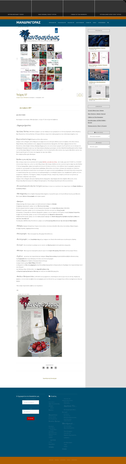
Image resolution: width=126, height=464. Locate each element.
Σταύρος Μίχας (53, 429)
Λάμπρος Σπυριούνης (67, 420)
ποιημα (65, 446)
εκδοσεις (66, 438)
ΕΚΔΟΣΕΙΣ (57, 459)
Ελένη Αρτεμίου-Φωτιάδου (70, 409)
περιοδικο (52, 444)
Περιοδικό (51, 426)
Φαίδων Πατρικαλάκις (53, 432)
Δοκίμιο (52, 407)
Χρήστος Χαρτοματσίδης (70, 435)
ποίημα (65, 444)
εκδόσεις (51, 437)
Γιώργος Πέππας (67, 403)
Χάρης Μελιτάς (67, 433)
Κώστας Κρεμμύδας (55, 421)
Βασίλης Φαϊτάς (52, 402)
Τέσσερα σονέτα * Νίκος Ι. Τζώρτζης (97, 126)
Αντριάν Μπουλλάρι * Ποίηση (96, 110)
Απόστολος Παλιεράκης (67, 400)
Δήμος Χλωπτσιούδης (54, 404)
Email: (30, 408)
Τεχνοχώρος (51, 431)
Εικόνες (51, 410)
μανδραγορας (68, 442)
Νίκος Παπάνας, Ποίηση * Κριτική (97, 114)
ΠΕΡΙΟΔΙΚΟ (25, 97)
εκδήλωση (50, 435)
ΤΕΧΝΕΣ (68, 459)
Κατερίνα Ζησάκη (52, 417)
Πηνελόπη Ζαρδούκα (69, 428)
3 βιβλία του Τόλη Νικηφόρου (95, 117)
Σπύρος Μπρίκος (52, 427)
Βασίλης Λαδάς (66, 401)
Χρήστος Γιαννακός (53, 434)
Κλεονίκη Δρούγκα (53, 418)
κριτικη (50, 442)
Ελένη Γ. (65, 412)
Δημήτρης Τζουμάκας (70, 406)
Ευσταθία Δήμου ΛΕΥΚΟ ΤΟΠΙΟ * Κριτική (97, 121)
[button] (124, 1)
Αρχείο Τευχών (20, 97)
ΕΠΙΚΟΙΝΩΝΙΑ (74, 459)
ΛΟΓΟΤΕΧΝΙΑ (62, 459)
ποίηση (51, 447)
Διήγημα (51, 406)
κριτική (53, 440)
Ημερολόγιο (53, 415)
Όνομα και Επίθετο (31, 399)
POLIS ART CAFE (67, 398)
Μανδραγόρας (69, 423)
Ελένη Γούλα (66, 414)
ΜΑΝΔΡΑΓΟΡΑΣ (28, 22)
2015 (49, 398)
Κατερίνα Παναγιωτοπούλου (70, 417)
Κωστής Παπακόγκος (68, 419)
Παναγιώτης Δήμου (68, 426)
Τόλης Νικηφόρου (68, 431)
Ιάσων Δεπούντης (67, 415)
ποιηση (64, 449)
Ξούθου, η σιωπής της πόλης (50, 162)
